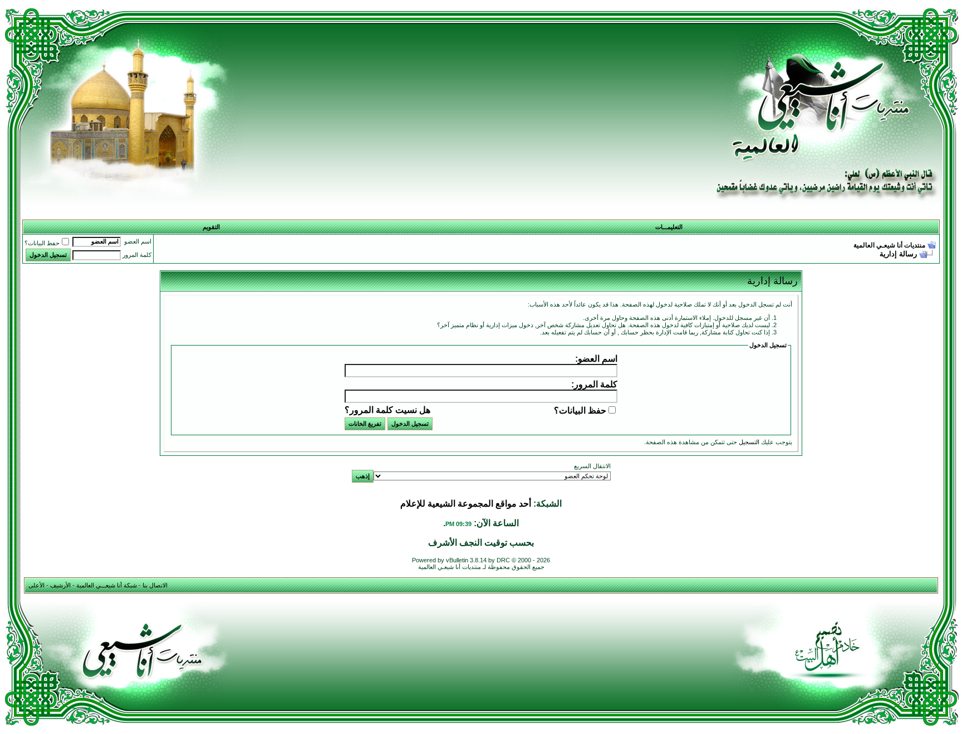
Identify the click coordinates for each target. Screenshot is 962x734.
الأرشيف (60, 585)
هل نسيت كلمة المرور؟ (387, 410)
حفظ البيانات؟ (42, 243)
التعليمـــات (669, 226)
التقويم (211, 226)
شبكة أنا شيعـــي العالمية (106, 585)
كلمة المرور (136, 254)
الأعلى (36, 585)
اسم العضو (137, 241)
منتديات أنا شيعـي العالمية (889, 245)
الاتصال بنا (155, 585)
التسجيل (749, 442)
